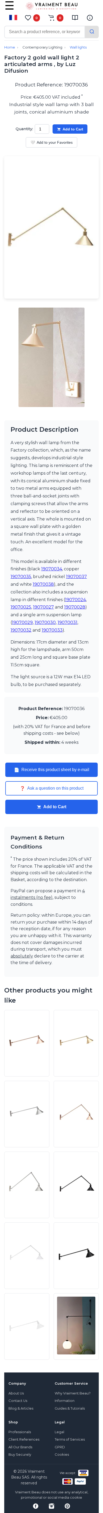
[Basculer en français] (13, 17)
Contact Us (17, 1401)
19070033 (52, 630)
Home (9, 47)
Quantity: (24, 128)
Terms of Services (70, 1439)
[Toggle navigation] (9, 9)
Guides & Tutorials (70, 1408)
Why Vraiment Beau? (73, 1393)
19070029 (22, 622)
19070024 (75, 599)
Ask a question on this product (51, 788)
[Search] (92, 32)
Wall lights (78, 47)
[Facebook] (35, 1506)
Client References (23, 1439)
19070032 (21, 630)
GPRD (60, 1447)
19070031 (67, 622)
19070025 (21, 607)
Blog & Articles (20, 1408)
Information (64, 1401)
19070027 (43, 607)
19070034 (51, 568)
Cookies (62, 1455)
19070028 (74, 607)
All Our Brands (20, 1447)
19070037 (76, 576)
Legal (59, 1432)
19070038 (43, 584)
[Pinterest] (67, 1506)
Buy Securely (19, 1455)
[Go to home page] (51, 7)
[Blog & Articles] (75, 17)
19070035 (21, 576)
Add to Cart (73, 129)
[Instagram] (51, 1506)
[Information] (90, 17)
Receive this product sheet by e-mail (51, 769)
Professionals (19, 1432)
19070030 (45, 622)
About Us (16, 1393)
